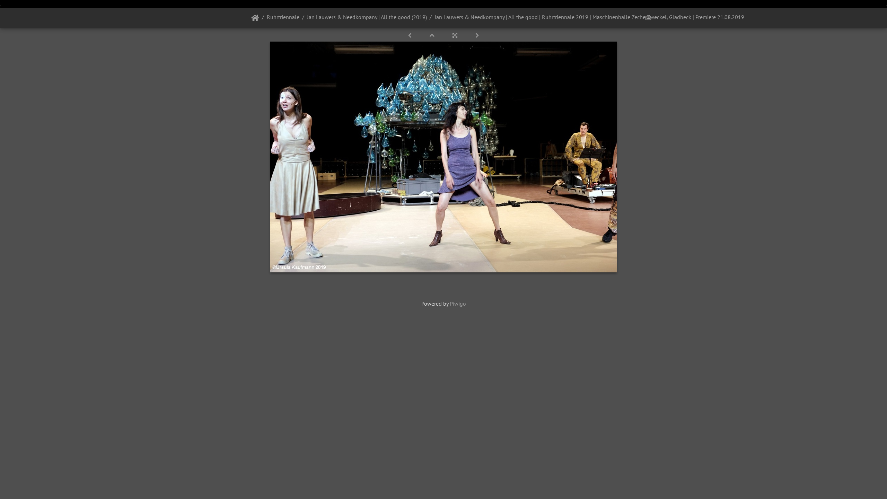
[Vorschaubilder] (432, 35)
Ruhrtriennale (283, 17)
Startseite (255, 18)
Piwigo (458, 303)
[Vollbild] (455, 35)
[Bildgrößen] (651, 18)
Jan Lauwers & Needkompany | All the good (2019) (367, 17)
